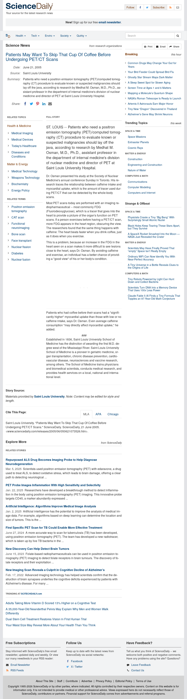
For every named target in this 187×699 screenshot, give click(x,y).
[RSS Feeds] (170, 7)
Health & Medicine (19, 126)
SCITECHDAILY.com (31, 593)
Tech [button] (34, 35)
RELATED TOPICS (16, 117)
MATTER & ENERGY (135, 153)
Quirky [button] (81, 35)
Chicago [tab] (113, 414)
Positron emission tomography (23, 209)
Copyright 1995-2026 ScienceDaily (28, 686)
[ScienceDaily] (29, 6)
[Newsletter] (177, 7)
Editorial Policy (123, 681)
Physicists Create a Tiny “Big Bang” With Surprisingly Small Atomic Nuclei (151, 218)
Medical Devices (22, 139)
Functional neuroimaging (20, 225)
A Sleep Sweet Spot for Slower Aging (149, 82)
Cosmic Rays (135, 148)
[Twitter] (31, 104)
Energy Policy (21, 190)
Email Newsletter (20, 665)
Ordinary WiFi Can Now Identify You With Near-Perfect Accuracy (151, 258)
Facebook (77, 661)
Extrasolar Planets (138, 142)
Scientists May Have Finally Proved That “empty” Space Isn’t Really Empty (151, 249)
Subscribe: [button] (159, 7)
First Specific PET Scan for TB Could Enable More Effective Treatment (54, 527)
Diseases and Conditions (20, 154)
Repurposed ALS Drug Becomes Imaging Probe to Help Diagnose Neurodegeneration (51, 462)
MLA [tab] (86, 414)
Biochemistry (20, 184)
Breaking (131, 54)
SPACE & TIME (132, 131)
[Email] (50, 104)
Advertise (86, 681)
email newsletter (110, 22)
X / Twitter (77, 666)
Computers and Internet (141, 192)
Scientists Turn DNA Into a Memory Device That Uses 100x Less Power (152, 289)
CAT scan (18, 217)
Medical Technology (24, 171)
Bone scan (18, 234)
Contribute (72, 681)
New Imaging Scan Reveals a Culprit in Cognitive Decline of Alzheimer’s (55, 570)
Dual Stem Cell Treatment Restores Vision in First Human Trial (46, 619)
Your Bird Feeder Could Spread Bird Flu (151, 72)
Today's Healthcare (24, 146)
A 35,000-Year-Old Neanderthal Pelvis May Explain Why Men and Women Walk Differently (57, 611)
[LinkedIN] (44, 104)
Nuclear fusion (21, 259)
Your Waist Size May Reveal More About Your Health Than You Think (51, 625)
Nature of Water (137, 170)
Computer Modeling (139, 187)
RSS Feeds (17, 670)
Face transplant (21, 240)
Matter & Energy (17, 164)
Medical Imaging (22, 133)
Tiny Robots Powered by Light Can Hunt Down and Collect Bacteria (151, 280)
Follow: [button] (131, 7)
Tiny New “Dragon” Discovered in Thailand (152, 109)
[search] (177, 35)
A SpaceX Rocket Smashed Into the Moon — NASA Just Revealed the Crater (154, 235)
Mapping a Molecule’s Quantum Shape (150, 93)
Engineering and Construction (145, 164)
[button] (148, 46)
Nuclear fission (21, 247)
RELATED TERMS (16, 199)
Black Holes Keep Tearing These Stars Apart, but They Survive (154, 227)
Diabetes (17, 253)
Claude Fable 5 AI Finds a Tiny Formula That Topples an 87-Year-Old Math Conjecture (154, 297)
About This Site (44, 681)
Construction (135, 159)
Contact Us (137, 670)
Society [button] (64, 35)
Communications (137, 181)
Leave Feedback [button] (141, 665)
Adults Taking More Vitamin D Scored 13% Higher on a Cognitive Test (51, 603)
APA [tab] (98, 414)
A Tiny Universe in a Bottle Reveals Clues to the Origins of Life (153, 266)
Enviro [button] (49, 35)
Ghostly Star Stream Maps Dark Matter (150, 77)
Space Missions (137, 136)
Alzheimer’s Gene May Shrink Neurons (150, 114)
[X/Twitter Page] (147, 7)
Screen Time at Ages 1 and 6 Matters (149, 88)
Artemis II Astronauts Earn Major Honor (150, 103)
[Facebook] (25, 104)
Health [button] (20, 35)
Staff (59, 681)
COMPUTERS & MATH (136, 175)
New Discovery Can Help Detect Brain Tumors (37, 549)
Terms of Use (143, 681)
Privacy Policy (104, 681)
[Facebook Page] (140, 7)
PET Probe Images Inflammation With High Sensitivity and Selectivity (53, 485)
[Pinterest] (37, 104)
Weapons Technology (26, 177)
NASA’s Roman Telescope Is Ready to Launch (154, 98)
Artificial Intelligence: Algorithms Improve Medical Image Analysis (51, 506)
